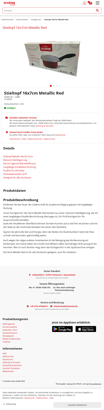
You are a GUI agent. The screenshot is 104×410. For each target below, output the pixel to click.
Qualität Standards (11, 368)
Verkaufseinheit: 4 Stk (14, 104)
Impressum (14, 139)
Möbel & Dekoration (12, 339)
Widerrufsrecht (35, 139)
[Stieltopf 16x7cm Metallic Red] (52, 56)
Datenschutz (49, 139)
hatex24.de (60, 135)
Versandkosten (95, 384)
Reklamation (8, 371)
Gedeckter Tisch (10, 330)
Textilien (6, 341)
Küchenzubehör (10, 327)
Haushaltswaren (10, 333)
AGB (24, 139)
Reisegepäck (8, 336)
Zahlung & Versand (44, 126)
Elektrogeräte (9, 324)
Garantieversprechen (12, 365)
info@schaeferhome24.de (65, 306)
